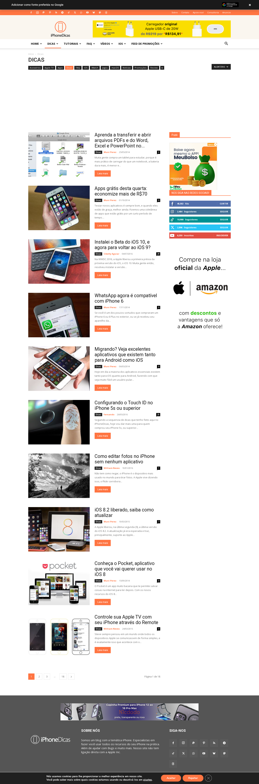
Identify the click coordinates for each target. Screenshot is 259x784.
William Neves (112, 468)
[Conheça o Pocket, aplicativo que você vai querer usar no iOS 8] (59, 583)
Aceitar (171, 778)
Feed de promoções (145, 43)
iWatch (94, 67)
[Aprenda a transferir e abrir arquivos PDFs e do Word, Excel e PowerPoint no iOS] (59, 154)
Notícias (127, 67)
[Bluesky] (94, 12)
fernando (109, 414)
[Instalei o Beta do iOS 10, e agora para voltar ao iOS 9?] (59, 261)
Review (154, 67)
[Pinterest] (50, 12)
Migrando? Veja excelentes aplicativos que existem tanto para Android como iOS (125, 354)
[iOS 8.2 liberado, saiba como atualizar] (59, 529)
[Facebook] (31, 12)
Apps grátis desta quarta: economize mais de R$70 (121, 191)
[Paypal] (43, 12)
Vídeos (105, 43)
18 (63, 676)
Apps (60, 67)
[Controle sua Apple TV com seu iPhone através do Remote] (59, 636)
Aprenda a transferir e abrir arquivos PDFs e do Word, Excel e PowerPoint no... (123, 140)
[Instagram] (37, 12)
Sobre (175, 12)
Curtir (224, 203)
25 (158, 414)
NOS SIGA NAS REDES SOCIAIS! (190, 192)
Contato (185, 12)
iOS (121, 43)
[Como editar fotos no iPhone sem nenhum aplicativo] (59, 476)
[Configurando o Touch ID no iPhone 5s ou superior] (59, 422)
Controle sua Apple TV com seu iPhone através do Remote (126, 619)
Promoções (140, 67)
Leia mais (102, 173)
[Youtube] (87, 12)
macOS (115, 67)
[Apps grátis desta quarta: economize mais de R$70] (59, 208)
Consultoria (213, 12)
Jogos (105, 67)
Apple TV (49, 67)
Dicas (51, 43)
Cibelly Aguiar (111, 253)
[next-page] (71, 676)
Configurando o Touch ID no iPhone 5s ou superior (124, 405)
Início (31, 54)
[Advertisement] (129, 103)
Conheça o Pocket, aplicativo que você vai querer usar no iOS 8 (125, 569)
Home (35, 43)
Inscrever (222, 235)
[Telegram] (62, 12)
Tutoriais (71, 43)
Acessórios (35, 67)
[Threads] (106, 12)
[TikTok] (68, 12)
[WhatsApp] (81, 12)
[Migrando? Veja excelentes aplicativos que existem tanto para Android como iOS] (59, 368)
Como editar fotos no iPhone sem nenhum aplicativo (125, 459)
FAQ (89, 43)
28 (158, 254)
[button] (226, 44)
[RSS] (56, 12)
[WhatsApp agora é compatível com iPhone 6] (59, 315)
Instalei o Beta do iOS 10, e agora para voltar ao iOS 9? (123, 244)
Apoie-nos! (198, 12)
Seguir (224, 211)
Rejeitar (193, 778)
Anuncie (226, 12)
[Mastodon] (100, 12)
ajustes (147, 780)
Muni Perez (110, 152)
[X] (75, 12)
